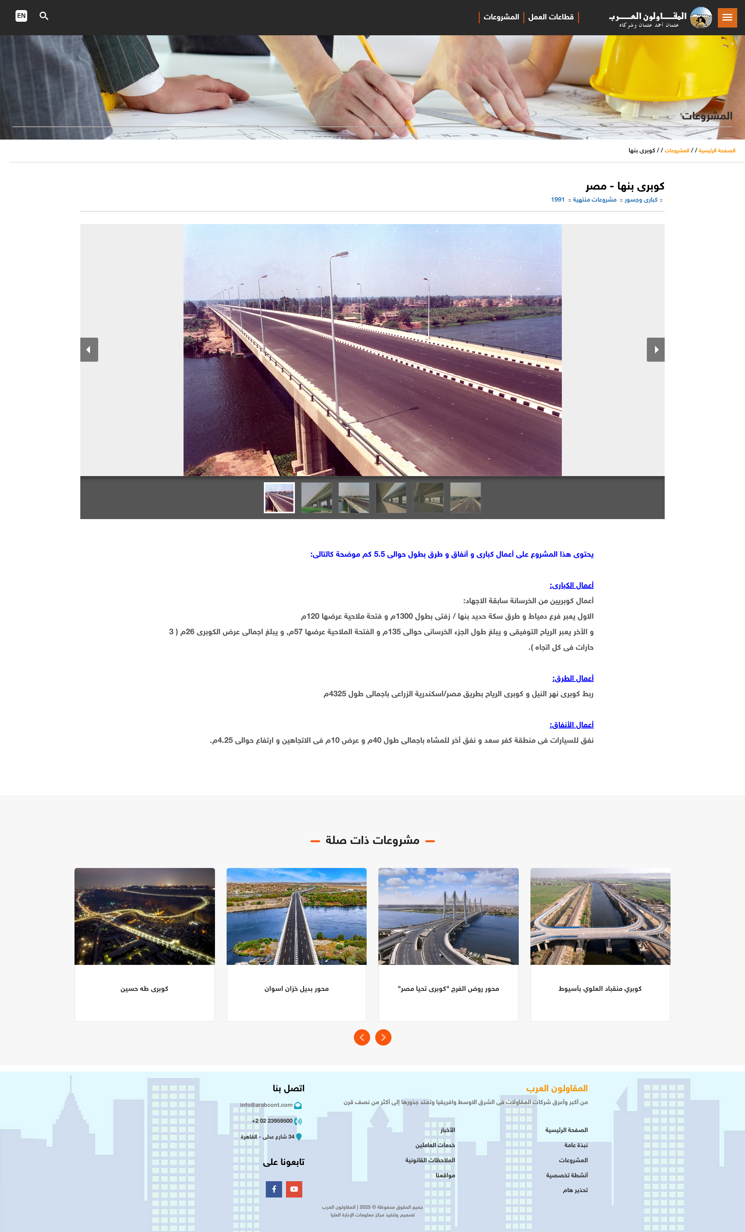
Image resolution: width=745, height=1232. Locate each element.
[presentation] (362, 1037)
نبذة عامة (576, 1145)
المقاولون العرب (557, 1089)
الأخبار (447, 1130)
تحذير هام (575, 1190)
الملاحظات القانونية (430, 1161)
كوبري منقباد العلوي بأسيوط (600, 989)
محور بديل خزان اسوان (297, 989)
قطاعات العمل (551, 17)
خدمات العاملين (435, 1145)
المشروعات (501, 17)
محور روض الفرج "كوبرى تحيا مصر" (448, 989)
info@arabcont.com (266, 1105)
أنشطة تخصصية (567, 1176)
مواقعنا (445, 1176)
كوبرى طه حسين (144, 989)
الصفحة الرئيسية (717, 151)
